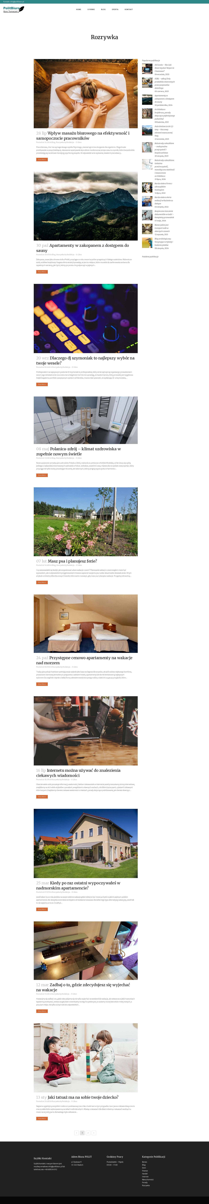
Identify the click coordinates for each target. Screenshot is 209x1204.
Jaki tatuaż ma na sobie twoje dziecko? (83, 1097)
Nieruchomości (148, 1180)
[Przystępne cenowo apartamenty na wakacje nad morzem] (86, 624)
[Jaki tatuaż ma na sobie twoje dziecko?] (86, 1057)
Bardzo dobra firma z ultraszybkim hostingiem (163, 186)
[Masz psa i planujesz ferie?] (86, 521)
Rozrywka (60, 142)
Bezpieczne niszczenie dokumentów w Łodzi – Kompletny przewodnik (164, 214)
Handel (144, 1174)
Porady (144, 1183)
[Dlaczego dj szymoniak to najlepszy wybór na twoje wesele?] (86, 318)
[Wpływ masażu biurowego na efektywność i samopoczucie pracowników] (86, 93)
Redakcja (70, 142)
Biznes (144, 1162)
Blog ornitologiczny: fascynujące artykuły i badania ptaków (164, 242)
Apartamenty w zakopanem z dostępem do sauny (164, 98)
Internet (145, 1177)
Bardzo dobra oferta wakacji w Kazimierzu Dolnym (164, 200)
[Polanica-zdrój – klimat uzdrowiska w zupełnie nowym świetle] (86, 420)
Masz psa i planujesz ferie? (72, 561)
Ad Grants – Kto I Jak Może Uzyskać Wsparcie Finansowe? (164, 68)
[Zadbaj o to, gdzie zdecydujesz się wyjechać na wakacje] (86, 950)
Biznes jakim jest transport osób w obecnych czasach (162, 228)
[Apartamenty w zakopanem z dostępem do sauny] (86, 206)
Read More (42, 159)
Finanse (145, 1171)
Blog (53, 142)
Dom (144, 1168)
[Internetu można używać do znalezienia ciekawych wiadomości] (86, 730)
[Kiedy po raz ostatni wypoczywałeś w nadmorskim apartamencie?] (86, 843)
